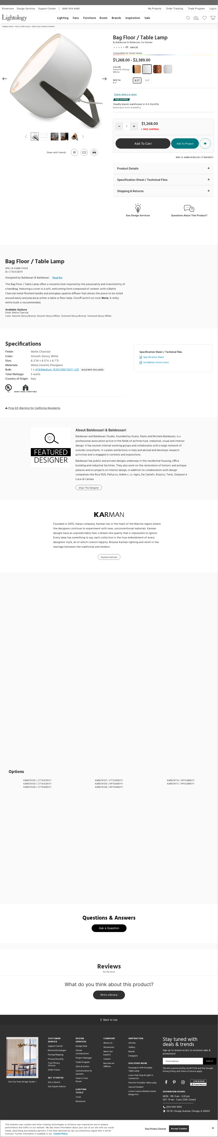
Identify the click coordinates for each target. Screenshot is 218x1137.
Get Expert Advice (57, 1086)
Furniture (89, 18)
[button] (5, 79)
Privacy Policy (169, 1071)
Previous (26, 136)
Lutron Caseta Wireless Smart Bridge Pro (142, 1093)
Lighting (62, 18)
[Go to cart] (213, 17)
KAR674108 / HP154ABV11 (109, 787)
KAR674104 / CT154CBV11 (37, 783)
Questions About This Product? (189, 215)
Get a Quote (54, 1082)
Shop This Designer (89, 487)
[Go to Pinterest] (74, 155)
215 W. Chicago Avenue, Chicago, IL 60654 (188, 1111)
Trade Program (196, 8)
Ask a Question (109, 928)
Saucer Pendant (135, 1087)
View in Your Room (82, 1080)
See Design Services (138, 215)
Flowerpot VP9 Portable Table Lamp (140, 1069)
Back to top (110, 1019)
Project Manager (84, 1058)
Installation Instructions (156, 362)
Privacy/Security (56, 1059)
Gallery (131, 1047)
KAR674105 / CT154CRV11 (37, 780)
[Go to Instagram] (183, 1082)
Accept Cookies (179, 1128)
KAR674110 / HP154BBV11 (181, 780)
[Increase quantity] (134, 126)
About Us (107, 1043)
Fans (76, 18)
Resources (80, 1101)
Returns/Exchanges (57, 1050)
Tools (78, 1097)
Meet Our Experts (108, 1053)
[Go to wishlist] (205, 17)
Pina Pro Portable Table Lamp (142, 1083)
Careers (106, 1059)
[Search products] (188, 17)
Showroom (8, 8)
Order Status (54, 1070)
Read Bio (57, 278)
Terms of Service (188, 1071)
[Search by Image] (196, 18)
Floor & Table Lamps (22, 26)
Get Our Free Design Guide (21, 1082)
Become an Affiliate (108, 1065)
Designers (133, 1056)
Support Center (47, 8)
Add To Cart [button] (143, 143)
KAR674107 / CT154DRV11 (109, 780)
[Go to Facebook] (167, 1082)
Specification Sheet (153, 357)
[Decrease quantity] (119, 126)
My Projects (154, 8)
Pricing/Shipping (55, 1055)
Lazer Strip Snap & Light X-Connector (141, 1076)
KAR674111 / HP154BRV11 (180, 783)
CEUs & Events (82, 1066)
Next (82, 136)
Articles (132, 1043)
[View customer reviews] (198, 1082)
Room (103, 18)
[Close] (212, 1128)
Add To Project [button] (185, 143)
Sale (147, 18)
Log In (213, 8)
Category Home (7, 26)
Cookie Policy (60, 1133)
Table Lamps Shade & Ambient (43, 26)
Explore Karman (109, 557)
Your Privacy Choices (54, 1064)
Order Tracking (174, 8)
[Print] (94, 155)
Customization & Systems (84, 1072)
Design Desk (81, 1046)
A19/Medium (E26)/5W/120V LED (57, 369)
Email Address (172, 1061)
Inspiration (132, 18)
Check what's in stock (125, 94)
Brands (116, 18)
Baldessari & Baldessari (128, 42)
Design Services (26, 8)
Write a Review (109, 995)
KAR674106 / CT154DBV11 (37, 787)
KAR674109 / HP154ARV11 (109, 783)
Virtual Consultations (82, 1052)
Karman (148, 42)
